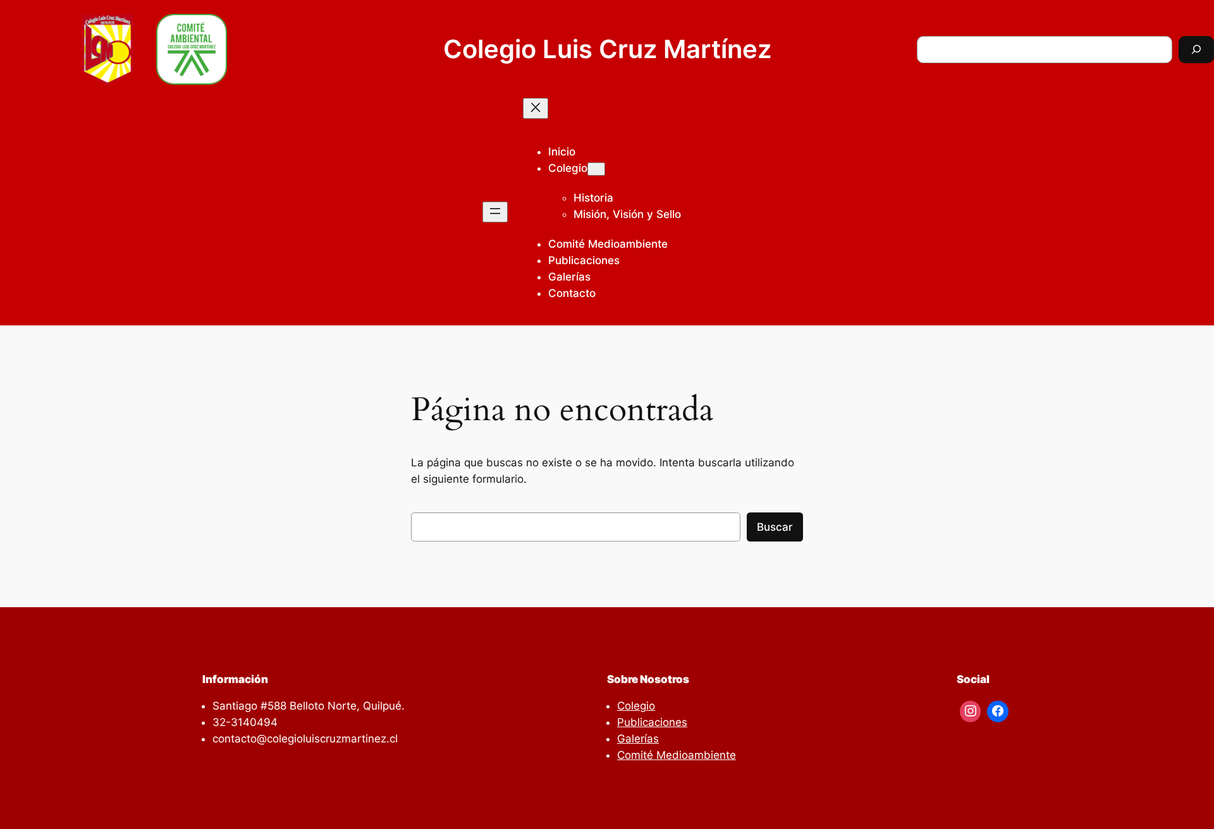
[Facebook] (998, 711)
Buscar (775, 527)
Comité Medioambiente (676, 755)
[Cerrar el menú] (535, 108)
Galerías (638, 738)
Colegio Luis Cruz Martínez (607, 48)
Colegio (567, 168)
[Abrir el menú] (495, 212)
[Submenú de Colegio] (596, 169)
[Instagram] (970, 711)
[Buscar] (1196, 49)
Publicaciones (652, 722)
